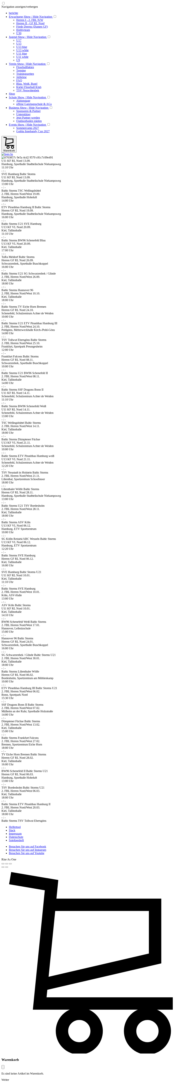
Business (28, 107)
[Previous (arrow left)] (2, 867)
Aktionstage (23, 100)
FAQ (19, 80)
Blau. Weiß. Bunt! (26, 83)
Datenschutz (16, 837)
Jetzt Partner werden (28, 117)
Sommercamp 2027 (27, 128)
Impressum (15, 833)
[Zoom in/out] (10, 863)
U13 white (22, 50)
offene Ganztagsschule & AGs (34, 104)
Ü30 (18, 33)
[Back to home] (7, 154)
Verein (27, 63)
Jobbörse (21, 77)
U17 (18, 40)
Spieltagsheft (16, 840)
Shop (12, 93)
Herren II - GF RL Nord (30, 23)
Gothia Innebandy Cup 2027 (33, 131)
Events (27, 124)
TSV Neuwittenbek (27, 90)
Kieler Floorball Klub (28, 87)
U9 (18, 60)
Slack (12, 830)
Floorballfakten (25, 67)
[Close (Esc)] (2, 863)
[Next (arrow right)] (6, 867)
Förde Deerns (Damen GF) (32, 26)
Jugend (27, 37)
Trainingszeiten (25, 73)
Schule (27, 97)
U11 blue (21, 53)
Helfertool (15, 827)
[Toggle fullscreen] (6, 863)
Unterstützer (23, 114)
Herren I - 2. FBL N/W (29, 20)
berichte (13, 13)
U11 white (22, 56)
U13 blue (21, 46)
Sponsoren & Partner (28, 111)
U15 (18, 43)
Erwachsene (30, 16)
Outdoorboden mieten (29, 121)
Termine (21, 70)
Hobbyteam (23, 30)
